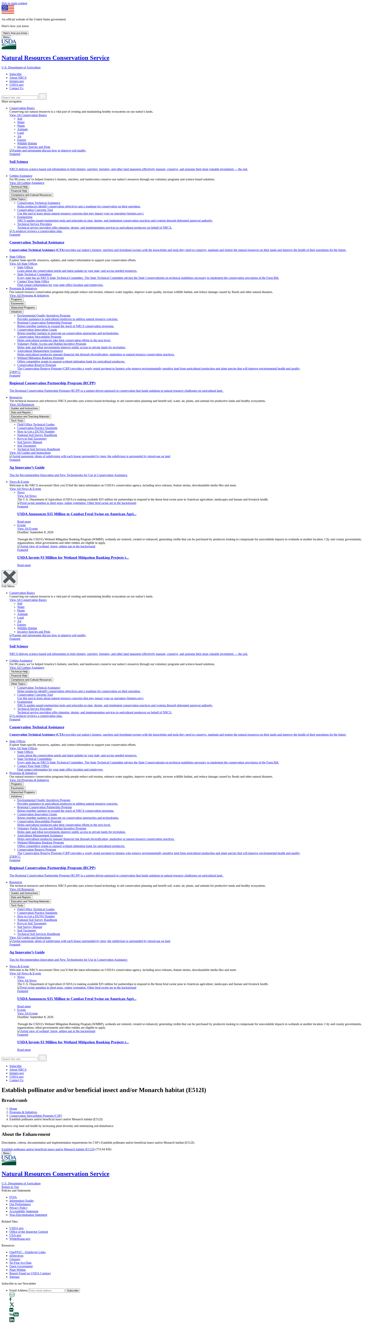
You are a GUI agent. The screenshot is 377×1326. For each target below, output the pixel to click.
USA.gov (15, 1235)
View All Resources (21, 404)
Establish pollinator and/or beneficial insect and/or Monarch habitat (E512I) (48, 1149)
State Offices (17, 256)
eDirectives (16, 1255)
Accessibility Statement (23, 1211)
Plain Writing (17, 1269)
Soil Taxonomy (26, 445)
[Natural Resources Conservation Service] (188, 44)
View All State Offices (23, 263)
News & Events (19, 481)
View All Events (27, 528)
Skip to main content (14, 3)
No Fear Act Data (20, 1262)
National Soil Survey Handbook (37, 435)
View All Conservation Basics (28, 115)
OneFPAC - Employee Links (27, 1252)
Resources (15, 397)
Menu (6, 37)
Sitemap (14, 1277)
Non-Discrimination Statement (28, 1214)
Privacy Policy (18, 1207)
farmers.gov (16, 81)
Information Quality (21, 1200)
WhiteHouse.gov (19, 1238)
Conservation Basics (22, 108)
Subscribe (15, 74)
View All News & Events (25, 488)
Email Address (18, 1290)
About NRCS (18, 77)
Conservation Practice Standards (37, 428)
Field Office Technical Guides (36, 424)
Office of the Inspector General (28, 1231)
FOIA (13, 1197)
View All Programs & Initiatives (29, 295)
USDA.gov (16, 84)
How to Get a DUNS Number (36, 431)
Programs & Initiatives (23, 288)
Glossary (14, 1259)
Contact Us (16, 88)
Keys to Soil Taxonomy (32, 438)
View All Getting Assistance (26, 182)
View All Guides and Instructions (30, 452)
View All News (27, 496)
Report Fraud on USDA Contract (30, 1273)
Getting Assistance (20, 175)
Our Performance (20, 1204)
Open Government (21, 1266)
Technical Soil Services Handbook (38, 449)
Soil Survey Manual (29, 442)
